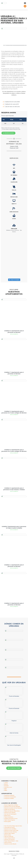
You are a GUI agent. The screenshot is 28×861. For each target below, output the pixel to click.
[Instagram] (14, 858)
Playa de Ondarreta (8, 836)
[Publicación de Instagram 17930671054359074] (23, 251)
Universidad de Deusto (9, 827)
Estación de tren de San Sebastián (12, 806)
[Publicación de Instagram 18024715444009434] (14, 274)
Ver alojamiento (14, 334)
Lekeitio (6, 782)
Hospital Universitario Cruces (10, 818)
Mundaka (6, 785)
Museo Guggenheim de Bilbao (11, 805)
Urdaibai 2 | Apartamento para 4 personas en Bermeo (14, 604)
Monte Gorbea (7, 834)
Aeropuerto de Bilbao (9, 798)
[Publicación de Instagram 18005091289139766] (23, 268)
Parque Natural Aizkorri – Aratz (11, 840)
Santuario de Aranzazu (9, 839)
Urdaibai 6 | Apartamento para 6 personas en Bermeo (14, 331)
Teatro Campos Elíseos (9, 837)
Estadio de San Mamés (9, 809)
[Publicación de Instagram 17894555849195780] (5, 245)
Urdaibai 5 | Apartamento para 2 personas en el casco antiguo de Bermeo (14, 450)
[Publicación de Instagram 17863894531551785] (14, 257)
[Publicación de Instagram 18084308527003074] (5, 263)
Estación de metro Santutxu (10, 831)
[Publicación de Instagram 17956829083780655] (23, 239)
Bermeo (6, 784)
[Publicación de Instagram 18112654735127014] (23, 245)
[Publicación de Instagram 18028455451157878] (23, 263)
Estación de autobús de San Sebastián (13, 808)
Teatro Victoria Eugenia (9, 820)
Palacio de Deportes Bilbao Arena (12, 811)
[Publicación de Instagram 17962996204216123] (5, 274)
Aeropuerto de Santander (10, 796)
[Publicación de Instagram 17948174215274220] (5, 268)
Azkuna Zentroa (8, 842)
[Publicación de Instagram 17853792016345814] (14, 268)
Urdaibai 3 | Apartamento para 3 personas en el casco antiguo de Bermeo (14, 412)
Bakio (5, 788)
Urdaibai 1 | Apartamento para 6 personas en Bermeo (14, 565)
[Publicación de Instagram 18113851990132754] (14, 245)
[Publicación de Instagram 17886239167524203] (14, 251)
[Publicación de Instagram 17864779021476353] (23, 257)
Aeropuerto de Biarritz (9, 795)
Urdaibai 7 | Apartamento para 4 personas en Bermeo (14, 373)
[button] (25, 3)
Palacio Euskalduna (8, 817)
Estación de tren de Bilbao (10, 828)
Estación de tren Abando (9, 812)
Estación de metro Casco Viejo (11, 830)
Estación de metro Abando (10, 843)
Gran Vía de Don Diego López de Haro (13, 825)
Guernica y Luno (8, 787)
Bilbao (5, 790)
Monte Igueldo (7, 821)
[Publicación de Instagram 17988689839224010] (14, 263)
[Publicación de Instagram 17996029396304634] (5, 257)
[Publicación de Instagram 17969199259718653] (5, 239)
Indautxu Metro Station (9, 833)
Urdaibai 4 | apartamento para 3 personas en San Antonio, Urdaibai (14, 488)
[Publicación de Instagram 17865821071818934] (5, 251)
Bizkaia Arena (7, 815)
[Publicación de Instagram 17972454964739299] (14, 239)
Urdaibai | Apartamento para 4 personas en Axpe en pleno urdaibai (14, 527)
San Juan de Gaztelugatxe (10, 814)
